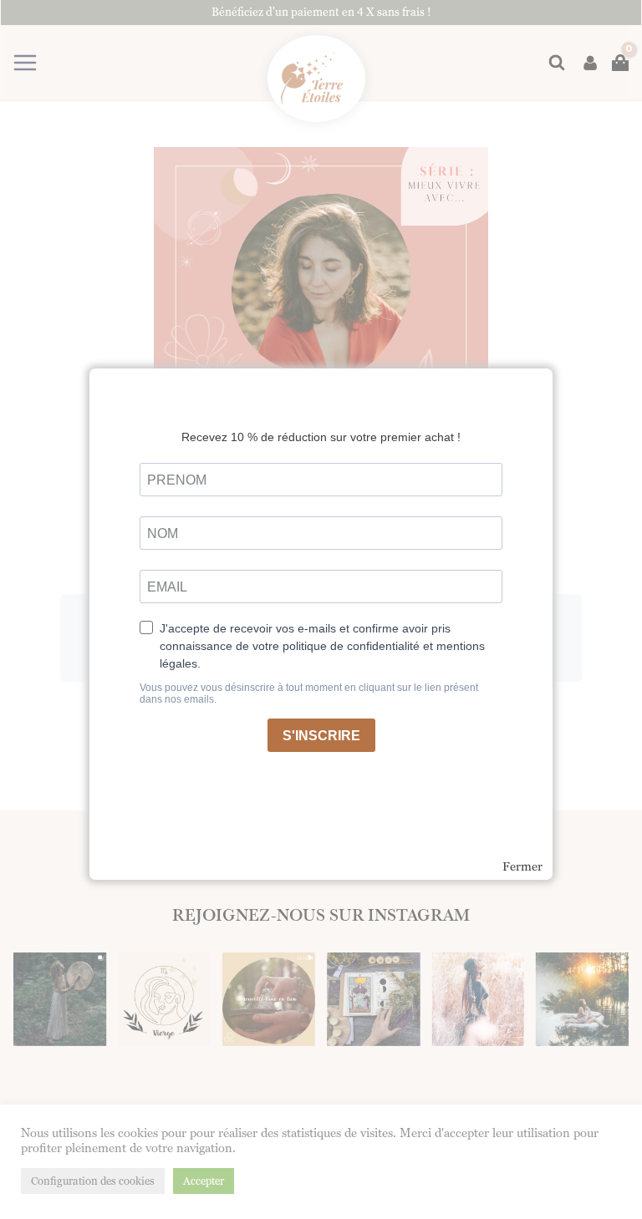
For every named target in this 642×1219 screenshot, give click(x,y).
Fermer (522, 867)
